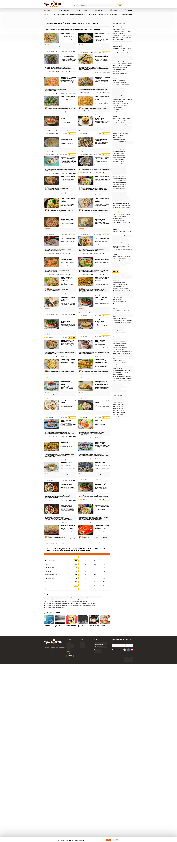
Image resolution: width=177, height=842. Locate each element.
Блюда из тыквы (48, 14)
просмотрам (60, 29)
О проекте (97, 1)
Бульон (118, 29)
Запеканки (130, 50)
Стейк (114, 61)
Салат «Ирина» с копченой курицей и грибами (67, 360)
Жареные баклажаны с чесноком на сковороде (122, 378)
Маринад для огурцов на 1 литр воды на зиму (122, 310)
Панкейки (125, 124)
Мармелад (128, 214)
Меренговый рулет (122, 216)
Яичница (120, 65)
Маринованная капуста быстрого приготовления (122, 249)
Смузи (121, 262)
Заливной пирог (116, 122)
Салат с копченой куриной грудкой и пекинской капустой (55, 605)
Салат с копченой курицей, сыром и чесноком (67, 97)
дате (47, 29)
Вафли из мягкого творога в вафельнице (121, 203)
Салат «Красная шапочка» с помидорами (102, 526)
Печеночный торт (127, 235)
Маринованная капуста (117, 235)
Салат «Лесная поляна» (118, 107)
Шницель (114, 65)
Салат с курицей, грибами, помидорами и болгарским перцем (102, 506)
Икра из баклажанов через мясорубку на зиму (122, 370)
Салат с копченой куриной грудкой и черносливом (54, 607)
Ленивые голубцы (117, 395)
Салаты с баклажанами (117, 339)
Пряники (129, 129)
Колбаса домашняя (121, 52)
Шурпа (122, 37)
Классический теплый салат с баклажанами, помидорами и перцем (121, 354)
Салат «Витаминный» (117, 111)
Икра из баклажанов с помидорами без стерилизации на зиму (120, 367)
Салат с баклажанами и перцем (119, 349)
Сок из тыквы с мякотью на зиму (119, 264)
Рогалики (114, 131)
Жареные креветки (128, 65)
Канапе (114, 233)
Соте (131, 59)
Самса (119, 131)
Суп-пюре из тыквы (120, 39)
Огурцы (115, 308)
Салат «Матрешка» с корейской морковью (66, 506)
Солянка (121, 33)
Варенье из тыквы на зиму (118, 299)
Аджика (114, 273)
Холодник (129, 35)
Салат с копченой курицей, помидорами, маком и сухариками (102, 139)
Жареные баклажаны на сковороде (120, 386)
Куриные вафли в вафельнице (119, 155)
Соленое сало (115, 242)
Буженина (129, 48)
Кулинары (74, 1)
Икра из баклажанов (117, 380)
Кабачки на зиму (116, 278)
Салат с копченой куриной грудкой (51, 597)
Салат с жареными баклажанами (119, 343)
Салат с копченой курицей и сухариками (102, 78)
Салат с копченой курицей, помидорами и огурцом (67, 158)
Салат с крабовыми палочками (119, 97)
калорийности (68, 29)
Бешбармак (123, 48)
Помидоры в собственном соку (78, 14)
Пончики (123, 129)
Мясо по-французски (117, 56)
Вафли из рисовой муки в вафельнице (120, 199)
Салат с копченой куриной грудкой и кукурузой (78, 601)
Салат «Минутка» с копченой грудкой (100, 320)
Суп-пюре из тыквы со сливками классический (122, 41)
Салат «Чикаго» (99, 420)
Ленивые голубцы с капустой (118, 408)
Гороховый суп (116, 31)
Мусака (126, 54)
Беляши (118, 118)
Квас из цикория (127, 256)
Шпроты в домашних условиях (119, 303)
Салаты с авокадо (116, 84)
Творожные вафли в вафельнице (119, 169)
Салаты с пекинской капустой (119, 101)
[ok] (124, 649)
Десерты (98, 10)
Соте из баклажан (116, 389)
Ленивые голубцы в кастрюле (118, 410)
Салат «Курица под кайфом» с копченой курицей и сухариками (101, 361)
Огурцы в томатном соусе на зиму (119, 318)
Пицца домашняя (116, 129)
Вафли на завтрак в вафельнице (119, 190)
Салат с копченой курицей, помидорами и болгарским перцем (67, 238)
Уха (125, 33)
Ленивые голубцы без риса (118, 404)
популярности (53, 29)
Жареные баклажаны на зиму (119, 286)
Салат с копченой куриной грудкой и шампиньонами (54, 599)
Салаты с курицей (116, 86)
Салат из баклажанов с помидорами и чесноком (122, 351)
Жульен (129, 231)
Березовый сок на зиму (117, 256)
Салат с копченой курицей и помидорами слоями (68, 138)
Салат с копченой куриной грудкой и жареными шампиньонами (56, 603)
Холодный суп (115, 37)
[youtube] (132, 649)
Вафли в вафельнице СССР (118, 147)
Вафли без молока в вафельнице (119, 188)
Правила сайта (97, 649)
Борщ (114, 29)
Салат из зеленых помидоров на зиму (120, 284)
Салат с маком (64, 442)
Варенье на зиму (116, 276)
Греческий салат (122, 80)
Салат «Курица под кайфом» (65, 421)
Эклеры (125, 224)
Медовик (114, 216)
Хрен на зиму (126, 244)
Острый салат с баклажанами (119, 360)
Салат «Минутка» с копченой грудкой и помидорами (100, 118)
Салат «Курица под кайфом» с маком (100, 443)
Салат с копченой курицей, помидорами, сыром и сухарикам (102, 200)
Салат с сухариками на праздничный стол (66, 463)
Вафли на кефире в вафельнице (119, 167)
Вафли (125, 120)
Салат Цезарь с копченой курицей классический (67, 341)
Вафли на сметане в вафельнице (119, 184)
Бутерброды (115, 231)
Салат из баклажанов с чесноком (119, 362)
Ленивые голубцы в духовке (118, 406)
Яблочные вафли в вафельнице (119, 165)
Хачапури (115, 133)
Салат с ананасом (125, 84)
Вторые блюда (82, 10)
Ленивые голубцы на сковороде (119, 412)
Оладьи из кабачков (103, 14)
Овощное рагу (119, 59)
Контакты (120, 1)
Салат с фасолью (124, 103)
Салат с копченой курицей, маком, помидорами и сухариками (102, 279)
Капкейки (123, 122)
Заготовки (115, 271)
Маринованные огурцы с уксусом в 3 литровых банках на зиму (122, 323)
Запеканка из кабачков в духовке (119, 145)
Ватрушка (120, 120)
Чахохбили (124, 63)
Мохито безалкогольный (127, 260)
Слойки (124, 131)
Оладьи (119, 124)
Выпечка (115, 116)
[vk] (128, 649)
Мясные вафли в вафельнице (119, 153)
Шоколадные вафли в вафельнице (119, 186)
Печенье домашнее (117, 222)
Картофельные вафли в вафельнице (120, 197)
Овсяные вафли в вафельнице (119, 157)
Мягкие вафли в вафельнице (118, 149)
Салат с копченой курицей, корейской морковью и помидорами (67, 259)
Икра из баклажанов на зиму (118, 364)
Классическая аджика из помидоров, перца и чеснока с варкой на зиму (121, 297)
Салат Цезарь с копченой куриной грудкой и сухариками (102, 35)
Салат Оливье (123, 82)
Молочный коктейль (117, 260)
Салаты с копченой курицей (56, 18)
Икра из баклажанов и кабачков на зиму (120, 372)
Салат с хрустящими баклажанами (120, 341)
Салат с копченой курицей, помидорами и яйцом (67, 177)
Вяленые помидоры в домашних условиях (121, 294)
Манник (114, 124)
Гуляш (119, 50)
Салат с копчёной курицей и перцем (68, 117)
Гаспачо (123, 29)
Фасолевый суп (116, 35)
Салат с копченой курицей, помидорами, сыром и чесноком (67, 200)
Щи (113, 39)
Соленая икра (124, 237)
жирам (91, 29)
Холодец (114, 244)
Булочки (114, 120)
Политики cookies (97, 651)
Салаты (47, 10)
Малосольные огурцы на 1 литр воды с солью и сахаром (122, 315)
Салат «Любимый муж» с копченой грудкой (101, 298)
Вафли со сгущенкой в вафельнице (120, 194)
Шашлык (130, 63)
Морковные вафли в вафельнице (119, 174)
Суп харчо (123, 35)
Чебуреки (115, 135)
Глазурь (114, 214)
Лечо (119, 280)
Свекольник (115, 33)
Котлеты (129, 52)
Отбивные (130, 56)
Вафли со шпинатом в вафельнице (120, 192)
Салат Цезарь (124, 105)
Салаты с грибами (116, 93)
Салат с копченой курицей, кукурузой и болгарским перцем (102, 98)
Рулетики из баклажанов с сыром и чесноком (121, 382)
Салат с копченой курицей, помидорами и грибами (102, 177)
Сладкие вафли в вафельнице (119, 159)
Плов (114, 59)
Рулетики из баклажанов (118, 374)
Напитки (128, 10)
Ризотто (126, 59)
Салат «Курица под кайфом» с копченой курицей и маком (100, 342)
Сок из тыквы (115, 267)
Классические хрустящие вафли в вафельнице (122, 207)
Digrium (53, 650)
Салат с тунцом (116, 103)
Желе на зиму (129, 276)
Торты (129, 222)
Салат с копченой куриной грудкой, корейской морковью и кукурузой (82, 605)
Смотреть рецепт (72, 51)
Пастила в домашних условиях (119, 220)
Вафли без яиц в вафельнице (119, 161)
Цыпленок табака (116, 63)
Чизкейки (114, 224)
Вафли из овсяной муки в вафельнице (120, 201)
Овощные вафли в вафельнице (119, 163)
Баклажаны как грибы (127, 380)
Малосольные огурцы (122, 233)
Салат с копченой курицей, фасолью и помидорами (67, 55)
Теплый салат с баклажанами (118, 345)
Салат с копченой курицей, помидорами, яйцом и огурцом (102, 158)
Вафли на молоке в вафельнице (119, 176)
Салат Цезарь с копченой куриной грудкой (67, 34)
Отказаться (115, 839)
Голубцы (114, 50)
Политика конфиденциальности (98, 643)
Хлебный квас (127, 262)
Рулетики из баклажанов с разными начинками (122, 376)
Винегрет (115, 80)
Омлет (124, 56)
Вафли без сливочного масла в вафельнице (121, 205)
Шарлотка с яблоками (126, 14)
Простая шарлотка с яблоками (119, 139)
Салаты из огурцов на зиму (118, 328)
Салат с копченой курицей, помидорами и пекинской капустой (102, 238)
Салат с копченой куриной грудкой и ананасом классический (83, 603)
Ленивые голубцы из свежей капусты (120, 416)
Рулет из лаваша (116, 237)
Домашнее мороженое (117, 218)
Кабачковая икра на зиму (126, 278)
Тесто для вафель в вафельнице (119, 180)
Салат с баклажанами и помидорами (120, 347)
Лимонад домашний (122, 258)
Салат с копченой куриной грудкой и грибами (69, 597)
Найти (120, 5)
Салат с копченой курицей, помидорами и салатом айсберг (67, 299)
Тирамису (124, 222)
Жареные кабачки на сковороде (119, 69)
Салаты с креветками (117, 99)
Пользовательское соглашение (98, 647)
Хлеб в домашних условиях (124, 133)
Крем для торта (121, 214)
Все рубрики (70, 655)
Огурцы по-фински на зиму (118, 330)
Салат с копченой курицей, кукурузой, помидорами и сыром (102, 259)
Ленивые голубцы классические (119, 414)
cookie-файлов (80, 840)
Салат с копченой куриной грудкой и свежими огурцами (90, 597)
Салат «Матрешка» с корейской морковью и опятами (66, 484)
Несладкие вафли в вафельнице (119, 178)
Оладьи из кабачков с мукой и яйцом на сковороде (120, 142)
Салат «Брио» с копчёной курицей (102, 401)
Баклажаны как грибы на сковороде (120, 391)
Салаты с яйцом (116, 105)
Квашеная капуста (114, 14)
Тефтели (119, 61)
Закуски (113, 10)
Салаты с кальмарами (127, 99)
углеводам (96, 29)
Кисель (114, 258)
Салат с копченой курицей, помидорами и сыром (67, 218)
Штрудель (121, 135)
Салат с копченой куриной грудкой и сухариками (76, 599)
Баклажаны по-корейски (117, 384)
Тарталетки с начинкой (125, 242)
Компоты (114, 280)
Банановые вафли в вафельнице (119, 172)
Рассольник (128, 31)
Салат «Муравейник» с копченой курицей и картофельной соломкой (101, 383)
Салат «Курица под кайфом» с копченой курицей (66, 383)
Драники (130, 120)
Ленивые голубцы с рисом (118, 402)
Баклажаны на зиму (122, 273)
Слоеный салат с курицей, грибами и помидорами (67, 526)
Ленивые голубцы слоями (118, 400)
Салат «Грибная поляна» (118, 109)
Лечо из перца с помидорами (61, 14)
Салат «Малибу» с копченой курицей (68, 401)
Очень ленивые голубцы (117, 398)
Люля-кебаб (120, 54)
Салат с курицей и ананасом (118, 90)
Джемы (123, 276)
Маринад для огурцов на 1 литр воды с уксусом (122, 312)
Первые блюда (63, 10)
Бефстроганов (116, 48)
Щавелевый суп (128, 37)
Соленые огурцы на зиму (118, 325)
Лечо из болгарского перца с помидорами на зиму (121, 291)
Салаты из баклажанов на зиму (119, 282)
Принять (108, 839)
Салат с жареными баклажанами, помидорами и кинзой (122, 358)
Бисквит (123, 118)
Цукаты (120, 224)
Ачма (114, 118)
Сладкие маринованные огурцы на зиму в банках (122, 320)
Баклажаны (116, 336)
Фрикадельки (125, 61)
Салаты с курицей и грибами (118, 88)
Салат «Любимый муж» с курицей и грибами (101, 483)
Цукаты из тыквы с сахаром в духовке (120, 73)
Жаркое (124, 50)
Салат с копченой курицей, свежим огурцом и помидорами (102, 219)
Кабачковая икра (92, 14)
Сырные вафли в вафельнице (119, 151)
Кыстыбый (129, 122)
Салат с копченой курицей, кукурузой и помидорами (102, 55)
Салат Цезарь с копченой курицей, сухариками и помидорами (67, 279)
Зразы (114, 52)
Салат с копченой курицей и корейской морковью (68, 78)
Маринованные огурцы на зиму (119, 332)
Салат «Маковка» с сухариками (100, 463)
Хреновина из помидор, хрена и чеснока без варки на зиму (121, 247)
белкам (85, 29)
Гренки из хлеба (123, 231)
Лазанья (114, 54)
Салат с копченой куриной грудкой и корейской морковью (55, 601)
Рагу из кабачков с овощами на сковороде (121, 67)
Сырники (130, 131)
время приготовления (77, 29)
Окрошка (122, 31)
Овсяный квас (115, 262)
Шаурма (120, 244)
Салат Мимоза (116, 82)
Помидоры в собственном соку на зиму (120, 288)
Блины (128, 118)
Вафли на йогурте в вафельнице (119, 182)
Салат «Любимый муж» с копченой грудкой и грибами (67, 321)
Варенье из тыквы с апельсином (119, 301)
